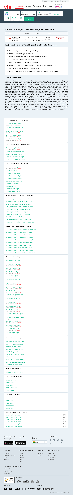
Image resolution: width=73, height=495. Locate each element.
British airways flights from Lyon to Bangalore (19, 204)
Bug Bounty (51, 459)
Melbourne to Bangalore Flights (15, 157)
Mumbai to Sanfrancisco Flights (15, 317)
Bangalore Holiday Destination (15, 372)
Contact (40, 453)
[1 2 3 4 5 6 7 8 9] (7, 20)
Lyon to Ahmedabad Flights (14, 178)
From (6, 12)
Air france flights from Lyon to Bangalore (18, 199)
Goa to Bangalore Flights (13, 135)
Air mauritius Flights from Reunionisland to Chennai (21, 230)
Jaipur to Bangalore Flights (13, 139)
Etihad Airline (9, 385)
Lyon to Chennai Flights (13, 173)
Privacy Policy (52, 455)
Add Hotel (7, 469)
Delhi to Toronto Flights (13, 298)
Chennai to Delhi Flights (13, 283)
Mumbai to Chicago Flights (14, 329)
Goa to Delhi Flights (12, 275)
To (22, 12)
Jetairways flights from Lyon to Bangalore (18, 214)
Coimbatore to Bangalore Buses (15, 362)
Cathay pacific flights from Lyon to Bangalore (19, 206)
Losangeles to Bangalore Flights (15, 159)
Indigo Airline (9, 403)
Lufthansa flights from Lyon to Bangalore (18, 219)
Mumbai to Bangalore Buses (14, 349)
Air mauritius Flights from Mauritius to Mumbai (19, 235)
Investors (6, 459)
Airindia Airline (10, 382)
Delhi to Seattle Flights (12, 310)
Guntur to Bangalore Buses (14, 364)
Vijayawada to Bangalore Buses (15, 359)
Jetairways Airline (11, 380)
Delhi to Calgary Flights (12, 332)
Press (5, 457)
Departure (40, 12)
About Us (6, 453)
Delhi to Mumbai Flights (13, 279)
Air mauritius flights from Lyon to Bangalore (19, 201)
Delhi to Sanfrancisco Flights (14, 313)
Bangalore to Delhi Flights (13, 260)
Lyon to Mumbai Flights (13, 167)
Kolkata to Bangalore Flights (14, 131)
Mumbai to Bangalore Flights (14, 127)
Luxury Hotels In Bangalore (36, 424)
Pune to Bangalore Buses (13, 347)
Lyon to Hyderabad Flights (13, 176)
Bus (20, 459)
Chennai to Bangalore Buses (14, 344)
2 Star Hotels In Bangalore (36, 419)
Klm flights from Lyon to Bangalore (16, 217)
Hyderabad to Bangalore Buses (15, 341)
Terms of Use (52, 457)
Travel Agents (8, 471)
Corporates (7, 473)
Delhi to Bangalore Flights (13, 124)
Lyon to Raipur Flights (12, 183)
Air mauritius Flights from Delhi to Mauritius (19, 247)
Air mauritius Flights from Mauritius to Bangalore (20, 240)
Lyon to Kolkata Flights (12, 189)
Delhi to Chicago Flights (13, 306)
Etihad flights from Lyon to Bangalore (17, 212)
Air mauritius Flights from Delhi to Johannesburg (20, 250)
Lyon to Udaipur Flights (13, 191)
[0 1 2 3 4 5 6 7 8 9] (13, 20)
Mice (20, 461)
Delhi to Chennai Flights (13, 272)
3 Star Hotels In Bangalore (36, 417)
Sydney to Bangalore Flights (14, 154)
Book (60, 38)
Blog (39, 455)
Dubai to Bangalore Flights (14, 148)
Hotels (21, 455)
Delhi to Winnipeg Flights (13, 325)
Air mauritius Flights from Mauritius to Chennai (19, 237)
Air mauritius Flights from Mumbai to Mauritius (19, 242)
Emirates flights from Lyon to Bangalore (18, 209)
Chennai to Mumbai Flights (14, 287)
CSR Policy (51, 453)
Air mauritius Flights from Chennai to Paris (18, 245)
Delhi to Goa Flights (12, 291)
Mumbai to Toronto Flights (14, 321)
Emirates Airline (10, 390)
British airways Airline (12, 388)
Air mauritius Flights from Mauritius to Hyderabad (20, 253)
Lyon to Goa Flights (12, 186)
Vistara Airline (10, 405)
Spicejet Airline (10, 408)
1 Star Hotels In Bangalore (36, 421)
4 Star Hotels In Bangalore (36, 415)
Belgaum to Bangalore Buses (14, 357)
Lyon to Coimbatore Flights (14, 181)
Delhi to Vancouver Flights (13, 302)
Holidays (21, 457)
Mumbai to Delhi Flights (13, 268)
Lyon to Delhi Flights (12, 171)
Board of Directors (9, 455)
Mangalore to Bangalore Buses (15, 354)
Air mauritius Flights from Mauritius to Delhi (19, 232)
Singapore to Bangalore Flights (15, 151)
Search (29, 19)
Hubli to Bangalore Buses (13, 352)
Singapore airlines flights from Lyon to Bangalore (20, 222)
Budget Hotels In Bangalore (36, 426)
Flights (21, 453)
